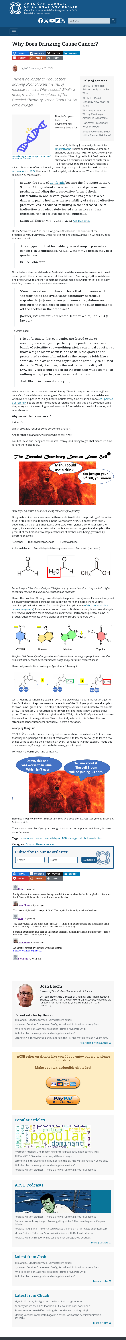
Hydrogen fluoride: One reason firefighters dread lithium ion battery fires (57, 1024)
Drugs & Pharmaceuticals (40, 844)
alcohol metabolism (91, 838)
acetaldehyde (52, 838)
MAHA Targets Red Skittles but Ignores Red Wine (96, 89)
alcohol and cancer (31, 838)
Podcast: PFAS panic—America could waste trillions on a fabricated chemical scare (61, 1228)
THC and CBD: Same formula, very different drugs (43, 1020)
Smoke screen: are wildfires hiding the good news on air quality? (51, 1310)
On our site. (81, 221)
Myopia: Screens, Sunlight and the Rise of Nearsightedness (49, 1301)
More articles (101, 1281)
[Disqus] (63, 922)
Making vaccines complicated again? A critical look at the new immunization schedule (58, 1316)
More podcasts (100, 1242)
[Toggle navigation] (14, 31)
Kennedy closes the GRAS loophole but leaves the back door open (52, 1306)
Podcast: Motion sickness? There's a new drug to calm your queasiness (55, 1169)
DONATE (63, 1080)
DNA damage (69, 838)
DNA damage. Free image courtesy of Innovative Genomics (31, 157)
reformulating (63, 149)
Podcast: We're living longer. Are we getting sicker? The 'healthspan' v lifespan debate (60, 1222)
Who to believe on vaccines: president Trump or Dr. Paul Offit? (50, 1029)
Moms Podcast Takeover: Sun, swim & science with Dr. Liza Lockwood (54, 1233)
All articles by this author (94, 1042)
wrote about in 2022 (23, 171)
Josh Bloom (30, 68)
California (57, 182)
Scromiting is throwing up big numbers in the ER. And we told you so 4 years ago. (61, 1038)
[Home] (47, 8)
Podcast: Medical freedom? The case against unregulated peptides (53, 1237)
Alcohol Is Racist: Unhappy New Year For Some (96, 101)
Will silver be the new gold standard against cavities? (45, 1033)
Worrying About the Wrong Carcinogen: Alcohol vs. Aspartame (95, 114)
